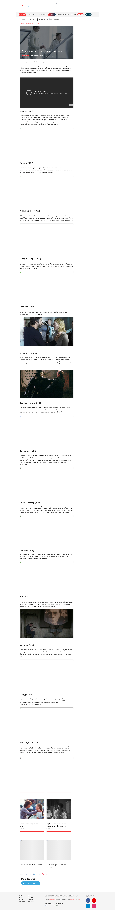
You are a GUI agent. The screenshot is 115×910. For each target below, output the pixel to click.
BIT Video (80, 14)
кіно (48, 821)
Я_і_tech (59, 14)
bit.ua (72, 898)
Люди (40, 14)
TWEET (32, 62)
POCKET (40, 62)
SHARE (24, 62)
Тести (44, 14)
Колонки (88, 14)
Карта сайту (22, 901)
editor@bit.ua (52, 899)
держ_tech (66, 14)
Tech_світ (73, 14)
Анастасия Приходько (38, 55)
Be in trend (22, 14)
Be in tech (51, 14)
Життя (29, 14)
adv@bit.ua (72, 899)
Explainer (22, 862)
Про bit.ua (31, 901)
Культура (35, 14)
